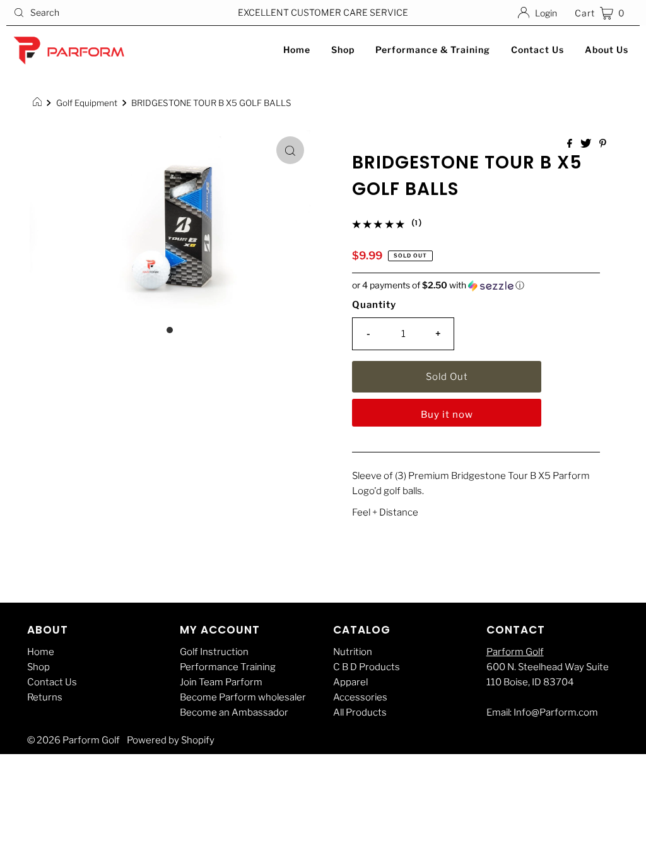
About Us (606, 49)
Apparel (350, 682)
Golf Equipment (86, 103)
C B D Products (366, 667)
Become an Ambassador (234, 712)
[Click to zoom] (290, 150)
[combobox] (109, 12)
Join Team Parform (221, 682)
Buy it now (447, 414)
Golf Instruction (214, 652)
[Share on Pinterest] (602, 144)
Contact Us (537, 49)
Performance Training (228, 667)
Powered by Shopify (170, 740)
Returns (44, 697)
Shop (343, 49)
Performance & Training (432, 49)
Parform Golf (515, 652)
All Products (360, 712)
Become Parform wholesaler (243, 697)
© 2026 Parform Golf (73, 740)
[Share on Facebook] (570, 144)
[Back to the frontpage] (39, 103)
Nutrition (352, 652)
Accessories (360, 697)
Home (296, 49)
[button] (476, 286)
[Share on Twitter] (586, 144)
